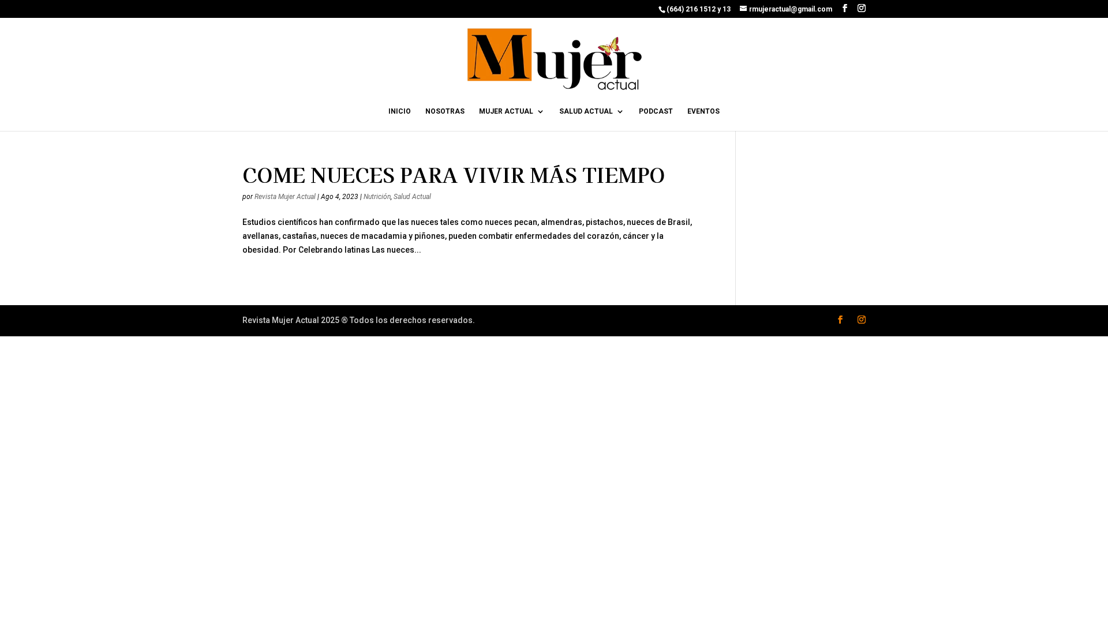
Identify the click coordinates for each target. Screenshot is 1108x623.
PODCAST (656, 111)
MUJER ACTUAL (506, 111)
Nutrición (377, 197)
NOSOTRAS (445, 111)
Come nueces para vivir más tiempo (453, 174)
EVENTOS (703, 111)
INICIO (399, 111)
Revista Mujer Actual (285, 197)
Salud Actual (412, 197)
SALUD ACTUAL (586, 111)
